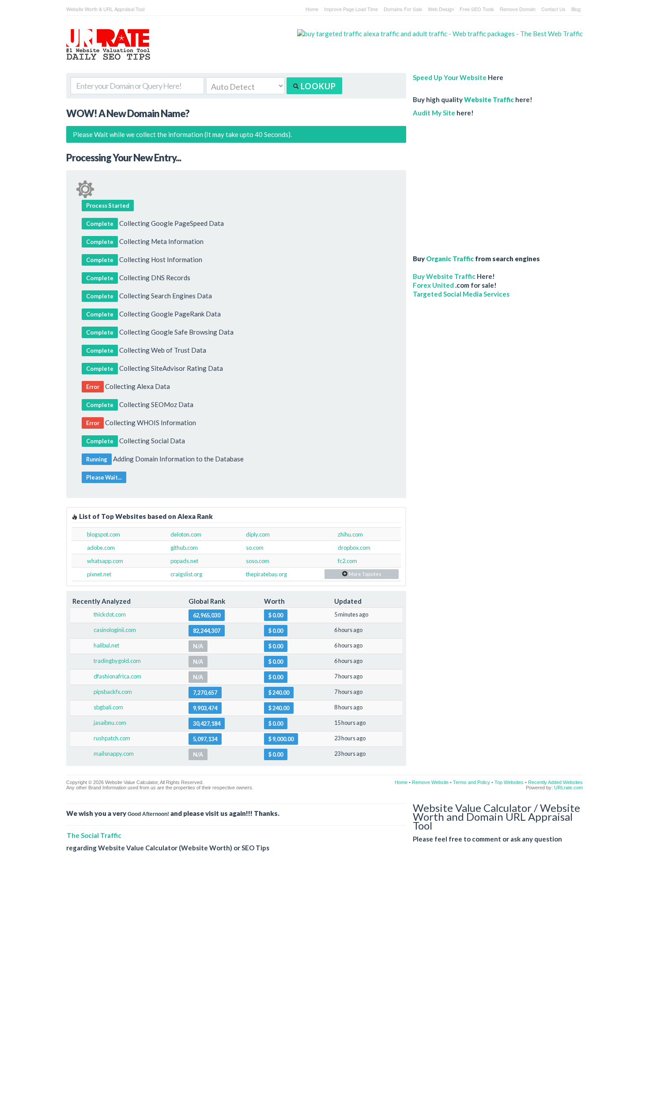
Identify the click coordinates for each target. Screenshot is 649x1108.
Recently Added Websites (555, 782)
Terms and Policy (471, 782)
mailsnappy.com (114, 753)
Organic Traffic (450, 259)
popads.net (184, 560)
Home (312, 8)
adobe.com (101, 547)
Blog (576, 8)
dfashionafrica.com (117, 676)
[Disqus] (324, 986)
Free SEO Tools (477, 8)
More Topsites (364, 574)
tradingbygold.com (117, 660)
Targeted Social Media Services (461, 294)
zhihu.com (350, 534)
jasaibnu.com (110, 722)
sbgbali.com (108, 707)
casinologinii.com (115, 629)
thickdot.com (110, 614)
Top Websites (509, 782)
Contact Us (553, 8)
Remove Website (430, 782)
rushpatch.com (112, 738)
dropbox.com (354, 547)
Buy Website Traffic (444, 276)
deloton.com (185, 534)
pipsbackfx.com (113, 691)
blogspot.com (103, 534)
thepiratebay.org (266, 574)
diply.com (258, 534)
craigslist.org (186, 574)
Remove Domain (518, 8)
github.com (184, 547)
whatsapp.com (105, 560)
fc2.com (347, 560)
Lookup (317, 86)
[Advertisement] (481, 181)
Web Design (441, 8)
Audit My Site (434, 113)
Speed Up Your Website (450, 77)
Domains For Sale (403, 8)
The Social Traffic (94, 835)
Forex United (433, 285)
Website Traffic (489, 99)
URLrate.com (568, 787)
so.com (255, 547)
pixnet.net (99, 574)
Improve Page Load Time (351, 8)
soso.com (257, 560)
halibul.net (106, 645)
